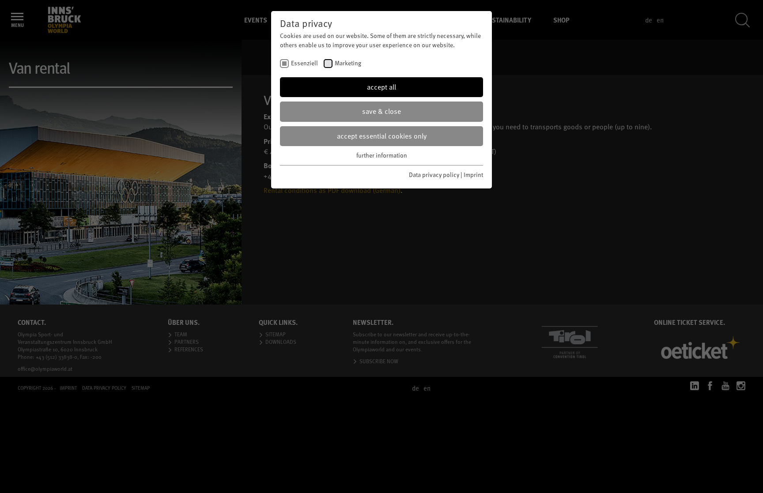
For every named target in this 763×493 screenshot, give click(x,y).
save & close (381, 111)
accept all (381, 87)
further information (381, 155)
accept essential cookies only (382, 136)
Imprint (473, 174)
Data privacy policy (434, 174)
